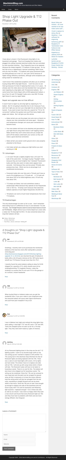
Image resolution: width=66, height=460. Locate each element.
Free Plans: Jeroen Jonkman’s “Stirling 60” (15, 221)
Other (53, 138)
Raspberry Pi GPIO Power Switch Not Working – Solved (57, 65)
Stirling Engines (59, 105)
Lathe (55, 181)
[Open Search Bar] (63, 9)
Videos (6, 218)
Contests (54, 87)
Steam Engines (58, 94)
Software (54, 169)
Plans (53, 143)
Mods (53, 124)
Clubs (10, 9)
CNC (53, 85)
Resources (55, 155)
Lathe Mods (57, 131)
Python (54, 150)
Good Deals (55, 117)
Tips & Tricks (56, 172)
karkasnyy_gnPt (57, 42)
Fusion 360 (55, 114)
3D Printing (55, 80)
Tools (53, 174)
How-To (54, 119)
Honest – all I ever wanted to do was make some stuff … (58, 26)
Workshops (12, 218)
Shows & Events (57, 165)
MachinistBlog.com (13, 3)
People (54, 141)
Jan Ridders (57, 92)
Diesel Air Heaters (57, 56)
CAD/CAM (55, 82)
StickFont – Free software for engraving (57, 37)
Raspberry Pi (56, 153)
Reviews (54, 158)
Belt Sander (57, 179)
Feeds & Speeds (57, 110)
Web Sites (55, 191)
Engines (54, 89)
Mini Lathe (57, 184)
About (16, 9)
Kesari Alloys (56, 22)
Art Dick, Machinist (9, 220)
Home (3, 9)
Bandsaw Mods (59, 127)
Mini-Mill (56, 186)
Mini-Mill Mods (58, 134)
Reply (6, 276)
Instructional (55, 122)
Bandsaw (57, 176)
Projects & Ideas (57, 146)
